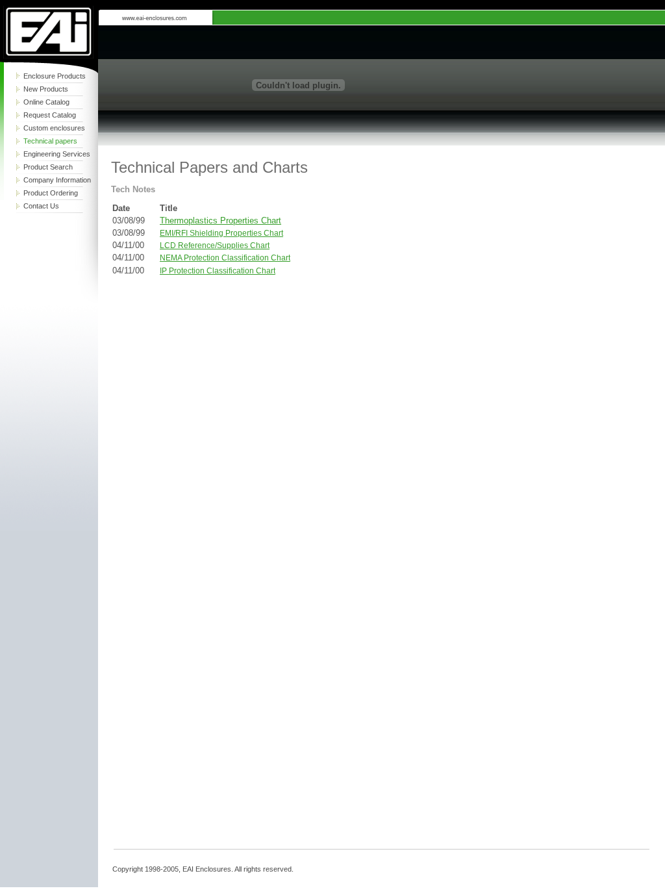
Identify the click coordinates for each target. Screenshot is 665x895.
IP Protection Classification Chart (217, 270)
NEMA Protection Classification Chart (225, 257)
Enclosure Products (54, 76)
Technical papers (50, 141)
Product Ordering (50, 193)
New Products (45, 89)
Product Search (48, 167)
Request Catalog (49, 115)
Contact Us (41, 206)
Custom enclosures (54, 128)
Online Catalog (46, 102)
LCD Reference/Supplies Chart (215, 245)
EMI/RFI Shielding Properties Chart (221, 233)
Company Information (57, 180)
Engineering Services (56, 154)
